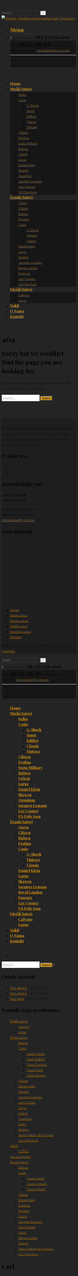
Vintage (33, 751)
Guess (23, 827)
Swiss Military (30, 767)
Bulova (24, 773)
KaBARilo (8, 651)
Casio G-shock (37, 1064)
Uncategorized (20, 1156)
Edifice (33, 740)
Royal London (30, 892)
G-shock (34, 729)
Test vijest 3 (18, 988)
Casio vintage (36, 1189)
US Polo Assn (29, 816)
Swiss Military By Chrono (35, 1135)
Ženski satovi (19, 621)
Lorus (23, 783)
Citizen (24, 756)
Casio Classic (36, 1054)
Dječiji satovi (19, 626)
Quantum (26, 800)
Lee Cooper (28, 810)
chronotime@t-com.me (53, 50)
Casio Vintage (36, 1075)
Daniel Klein (29, 789)
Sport (31, 735)
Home (14, 610)
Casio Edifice (36, 1059)
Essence (25, 897)
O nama (17, 935)
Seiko (23, 718)
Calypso (25, 919)
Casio (23, 724)
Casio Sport (35, 1070)
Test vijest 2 (18, 993)
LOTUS (23, 1151)
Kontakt (16, 637)
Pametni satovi (20, 631)
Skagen (24, 794)
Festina (24, 762)
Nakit (14, 930)
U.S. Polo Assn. (28, 1140)
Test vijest (17, 999)
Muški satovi (19, 615)
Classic (33, 745)
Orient (24, 778)
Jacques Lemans (32, 805)
